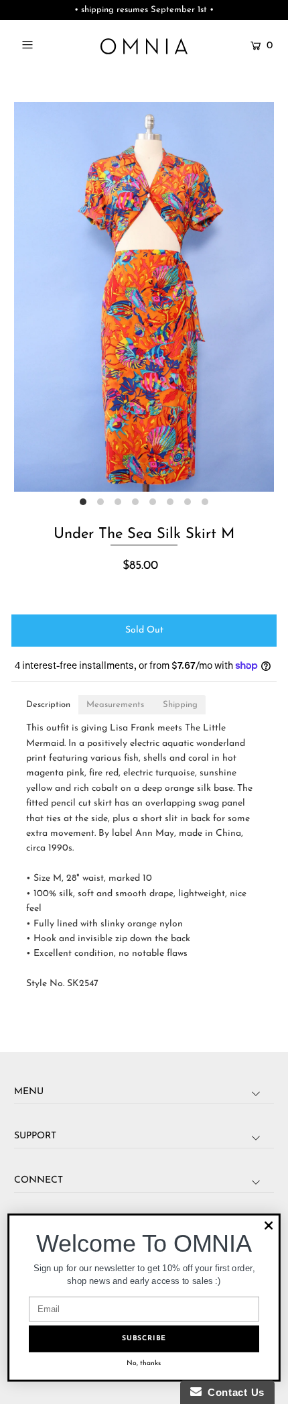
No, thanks (144, 1363)
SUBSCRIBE (143, 1338)
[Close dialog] (269, 1226)
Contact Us (233, 1392)
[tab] (48, 704)
